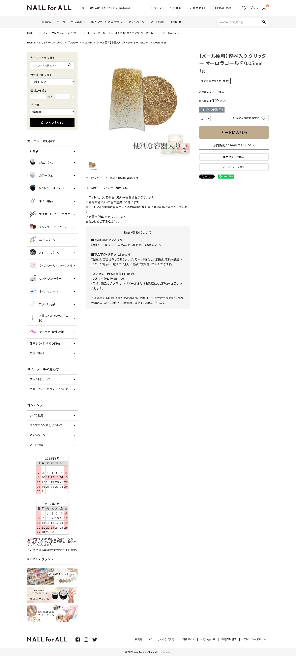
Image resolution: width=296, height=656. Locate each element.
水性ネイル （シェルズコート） (55, 318)
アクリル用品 (47, 304)
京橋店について (143, 639)
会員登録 (176, 8)
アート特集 (157, 22)
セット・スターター (50, 278)
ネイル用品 (46, 201)
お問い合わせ (223, 8)
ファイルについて (40, 379)
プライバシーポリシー (254, 639)
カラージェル (47, 175)
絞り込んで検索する (52, 122)
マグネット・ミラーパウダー (56, 214)
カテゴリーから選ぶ (69, 22)
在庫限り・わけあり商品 (45, 343)
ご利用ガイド (198, 8)
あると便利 (37, 353)
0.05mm (87, 42)
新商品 (46, 22)
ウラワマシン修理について (46, 425)
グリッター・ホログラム (51, 32)
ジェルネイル (47, 162)
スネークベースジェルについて (49, 389)
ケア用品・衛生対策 (51, 332)
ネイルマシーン (48, 291)
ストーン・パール (49, 252)
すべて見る (37, 415)
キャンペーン (136, 22)
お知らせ (175, 22)
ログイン (156, 8)
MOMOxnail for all (51, 188)
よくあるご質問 (166, 639)
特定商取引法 (229, 639)
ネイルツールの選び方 (105, 22)
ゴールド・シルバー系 (93, 32)
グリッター (73, 32)
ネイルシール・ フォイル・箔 (56, 265)
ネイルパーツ (47, 240)
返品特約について (234, 157)
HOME (31, 32)
